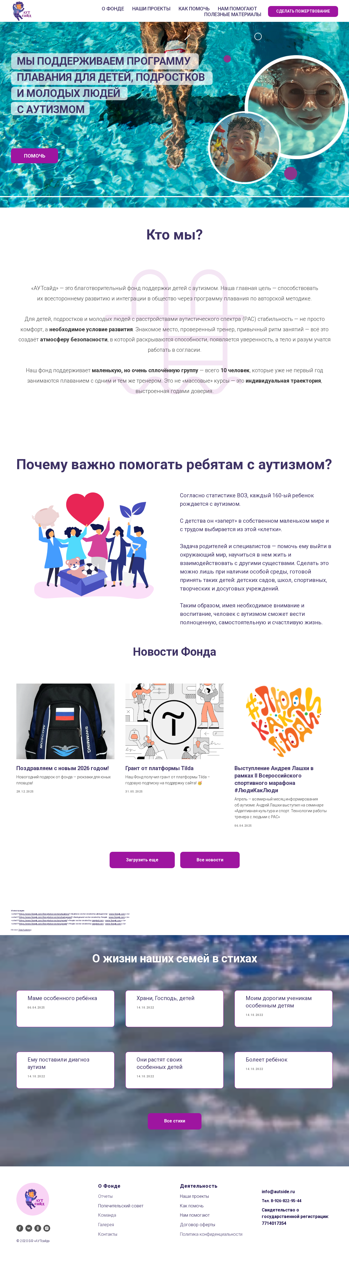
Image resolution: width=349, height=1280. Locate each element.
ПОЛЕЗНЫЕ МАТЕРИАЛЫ (232, 14)
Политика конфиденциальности (211, 1234)
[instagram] (46, 1228)
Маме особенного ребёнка (62, 998)
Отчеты (105, 1196)
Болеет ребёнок (266, 1059)
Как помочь (192, 1205)
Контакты (107, 1234)
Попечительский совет (120, 1205)
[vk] (28, 1228)
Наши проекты (194, 1196)
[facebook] (19, 1228)
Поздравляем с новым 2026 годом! (62, 768)
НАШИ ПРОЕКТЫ (151, 8)
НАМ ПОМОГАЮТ (237, 8)
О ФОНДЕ (113, 8)
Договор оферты (197, 1224)
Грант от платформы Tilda (159, 768)
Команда (107, 1215)
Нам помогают (195, 1215)
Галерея (106, 1224)
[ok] (37, 1228)
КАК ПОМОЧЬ (194, 8)
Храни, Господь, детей (165, 998)
